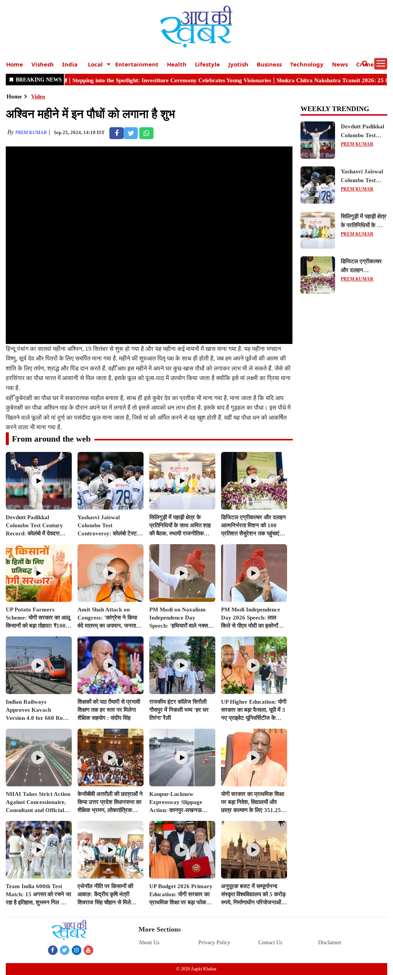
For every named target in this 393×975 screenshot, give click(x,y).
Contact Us (270, 942)
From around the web (51, 438)
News (340, 64)
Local (95, 64)
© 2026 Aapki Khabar (196, 969)
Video (38, 96)
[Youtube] (88, 950)
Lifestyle (207, 64)
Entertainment (137, 64)
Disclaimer (330, 942)
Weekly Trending (335, 109)
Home (14, 64)
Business (269, 64)
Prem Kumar (31, 132)
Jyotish (238, 64)
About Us (149, 942)
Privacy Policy (214, 942)
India (70, 64)
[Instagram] (76, 950)
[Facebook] (53, 950)
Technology (307, 64)
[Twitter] (64, 950)
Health (177, 64)
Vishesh (42, 64)
